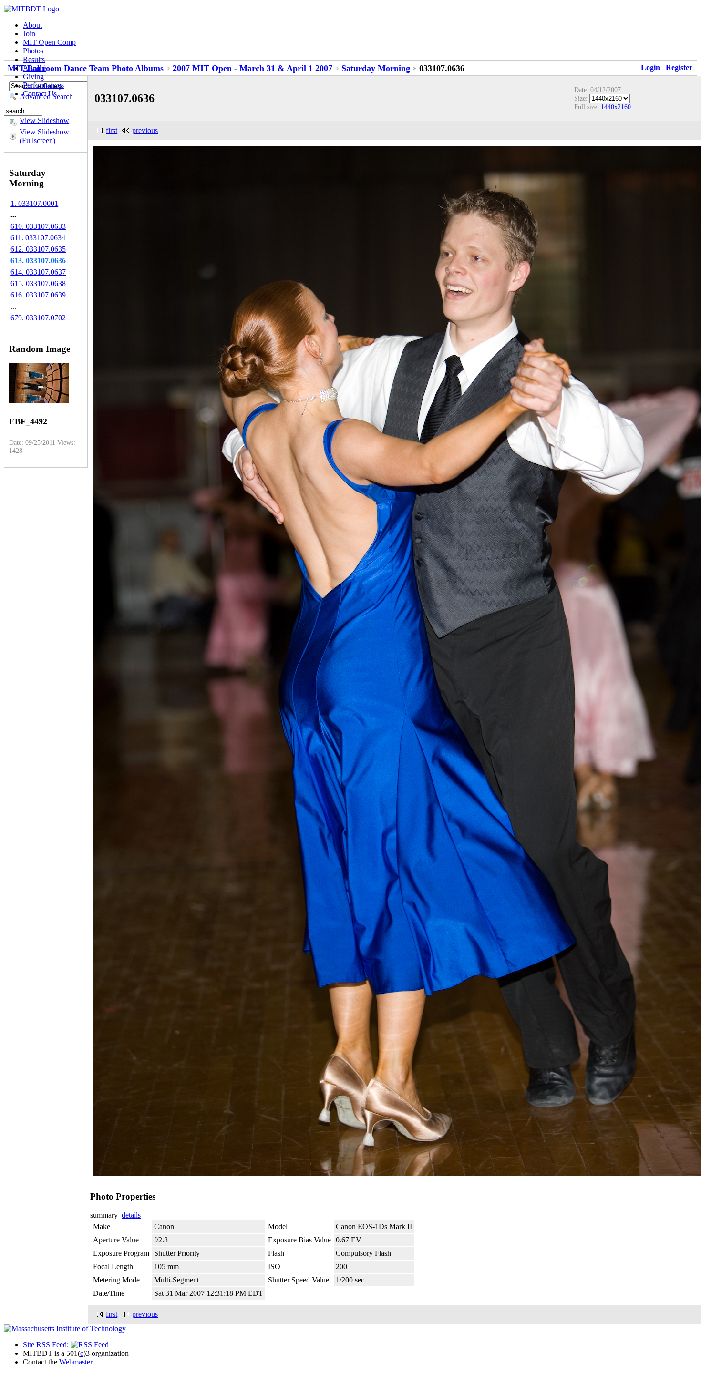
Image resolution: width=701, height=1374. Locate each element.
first (111, 130)
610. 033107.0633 (38, 226)
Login (650, 67)
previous (145, 130)
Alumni (34, 68)
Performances (43, 85)
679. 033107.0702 (38, 318)
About (32, 25)
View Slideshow (44, 120)
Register (679, 67)
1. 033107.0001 (34, 203)
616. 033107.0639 (38, 295)
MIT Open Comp (49, 42)
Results (34, 59)
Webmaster (76, 1362)
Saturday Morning (375, 68)
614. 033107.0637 (38, 272)
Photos (33, 51)
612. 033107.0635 (38, 249)
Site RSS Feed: (47, 1345)
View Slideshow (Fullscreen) (44, 136)
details (131, 1215)
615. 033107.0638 (38, 283)
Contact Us (40, 94)
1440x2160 (616, 107)
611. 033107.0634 (37, 238)
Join (29, 34)
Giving (33, 76)
